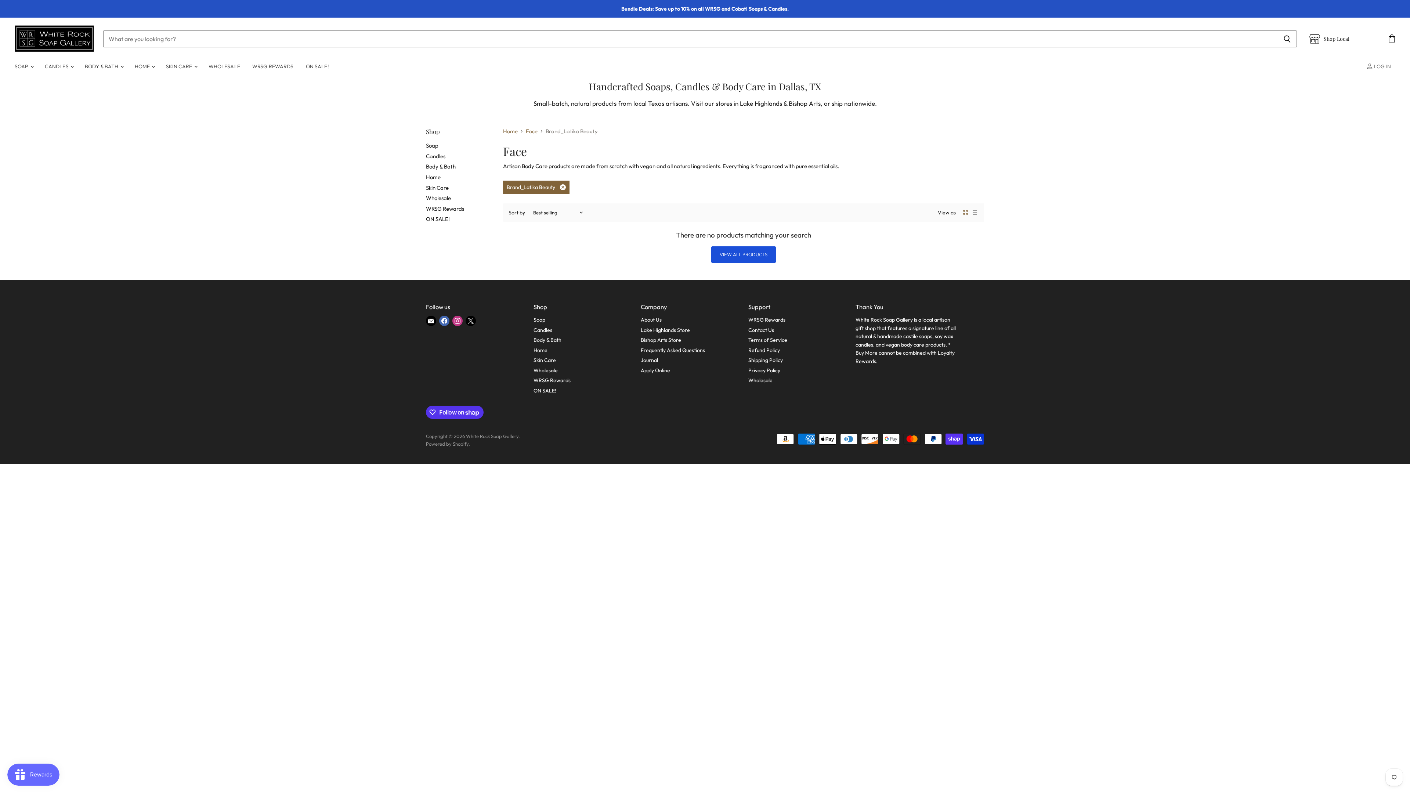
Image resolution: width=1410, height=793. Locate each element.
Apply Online (655, 370)
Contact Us (761, 330)
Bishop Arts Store (661, 340)
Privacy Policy (764, 370)
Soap (22, 66)
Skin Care (179, 66)
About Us (651, 319)
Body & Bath (102, 66)
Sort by (517, 213)
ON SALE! (317, 66)
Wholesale (224, 66)
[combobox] (690, 38)
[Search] (1287, 38)
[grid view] (965, 212)
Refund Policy (764, 350)
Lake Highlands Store (665, 330)
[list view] (975, 212)
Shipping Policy (765, 360)
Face (532, 131)
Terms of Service (767, 340)
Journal (649, 360)
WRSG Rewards (273, 66)
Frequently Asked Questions (673, 350)
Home (143, 66)
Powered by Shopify (447, 444)
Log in (1382, 66)
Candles (57, 66)
